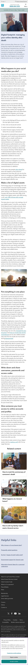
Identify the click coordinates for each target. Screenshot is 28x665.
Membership (4, 593)
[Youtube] (15, 613)
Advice (3, 605)
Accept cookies (14, 661)
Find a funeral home (21, 1)
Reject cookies (14, 657)
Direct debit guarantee (7, 598)
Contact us (4, 607)
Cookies (15, 620)
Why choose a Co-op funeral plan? (11, 545)
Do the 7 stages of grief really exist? (12, 555)
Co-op (2, 1)
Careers (3, 602)
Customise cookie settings (14, 653)
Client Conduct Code (6, 582)
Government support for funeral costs (12, 559)
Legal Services (5, 596)
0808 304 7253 (15, 6)
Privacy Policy (7, 620)
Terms (21, 620)
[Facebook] (11, 613)
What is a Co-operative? (7, 584)
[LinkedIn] (19, 613)
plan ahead (19, 169)
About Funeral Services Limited (9, 579)
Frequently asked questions (9, 550)
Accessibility (5, 622)
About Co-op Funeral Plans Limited (10, 576)
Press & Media (4, 587)
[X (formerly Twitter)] (8, 613)
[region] (14, 651)
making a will (14, 442)
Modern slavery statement (18, 622)
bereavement (9, 338)
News (2, 589)
